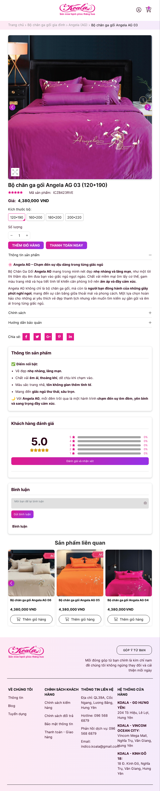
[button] (11, 583)
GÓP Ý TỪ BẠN (134, 650)
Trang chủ (16, 25)
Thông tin (15, 697)
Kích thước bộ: (19, 209)
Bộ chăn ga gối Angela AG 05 (79, 600)
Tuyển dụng (17, 714)
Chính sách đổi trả (59, 716)
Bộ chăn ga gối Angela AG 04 (128, 600)
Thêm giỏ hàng (26, 245)
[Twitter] (37, 336)
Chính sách (17, 313)
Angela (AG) (78, 25)
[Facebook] (26, 336)
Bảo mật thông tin (59, 724)
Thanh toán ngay (66, 245)
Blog (11, 706)
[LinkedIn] (70, 336)
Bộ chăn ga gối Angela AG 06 (30, 600)
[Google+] (48, 336)
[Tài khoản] (139, 10)
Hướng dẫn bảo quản (25, 322)
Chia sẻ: (14, 337)
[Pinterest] (59, 336)
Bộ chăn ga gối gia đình (46, 25)
